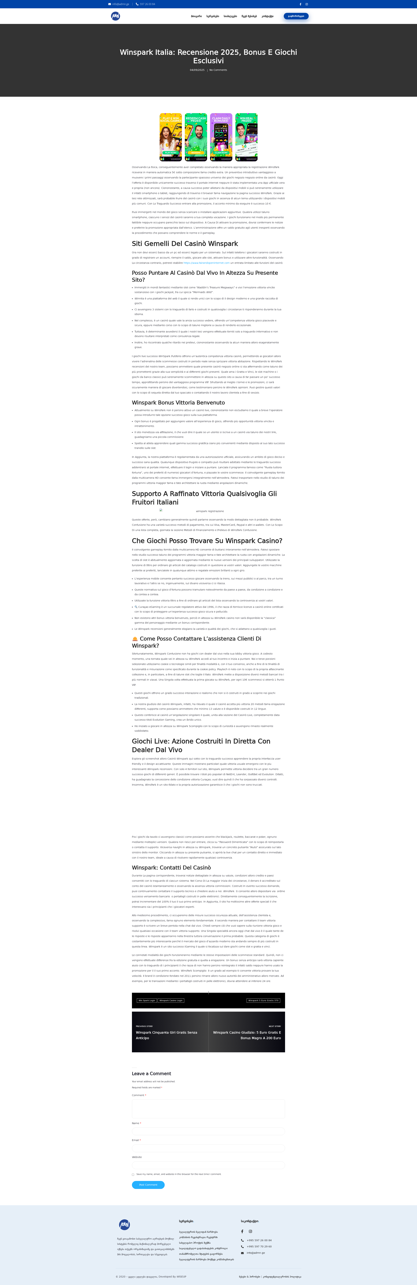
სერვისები (213, 16)
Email (136, 1140)
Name (136, 1123)
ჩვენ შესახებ (249, 16)
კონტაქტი (267, 16)
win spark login (147, 1000)
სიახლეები (230, 16)
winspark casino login (170, 1000)
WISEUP (181, 1276)
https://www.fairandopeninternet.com (207, 262)
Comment (139, 1095)
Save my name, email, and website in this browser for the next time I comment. (179, 1174)
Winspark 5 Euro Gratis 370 (263, 1000)
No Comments (218, 70)
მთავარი (196, 16)
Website (137, 1157)
